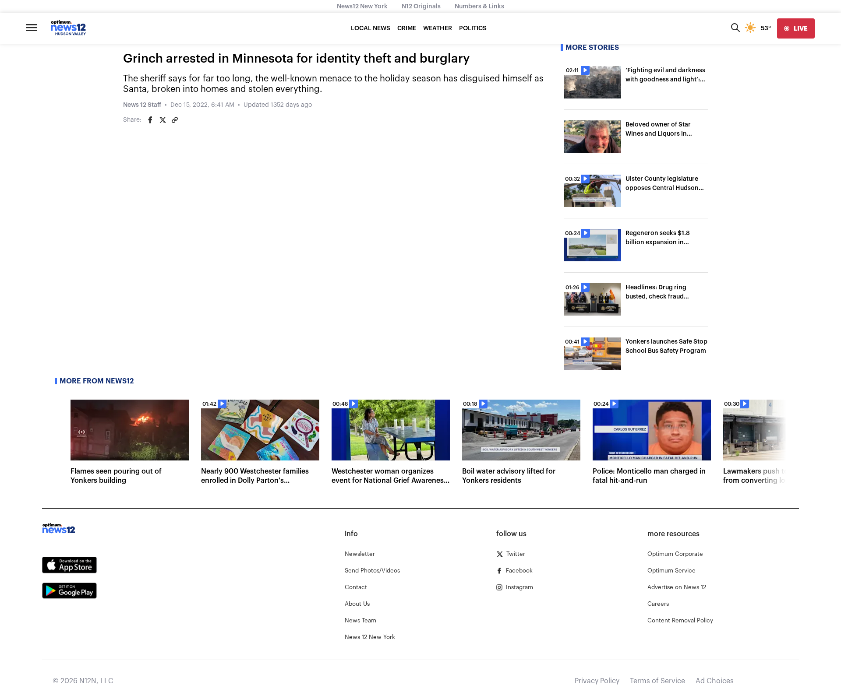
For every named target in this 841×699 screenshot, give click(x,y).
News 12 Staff (142, 105)
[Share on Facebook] (150, 119)
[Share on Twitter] (162, 119)
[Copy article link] (174, 119)
